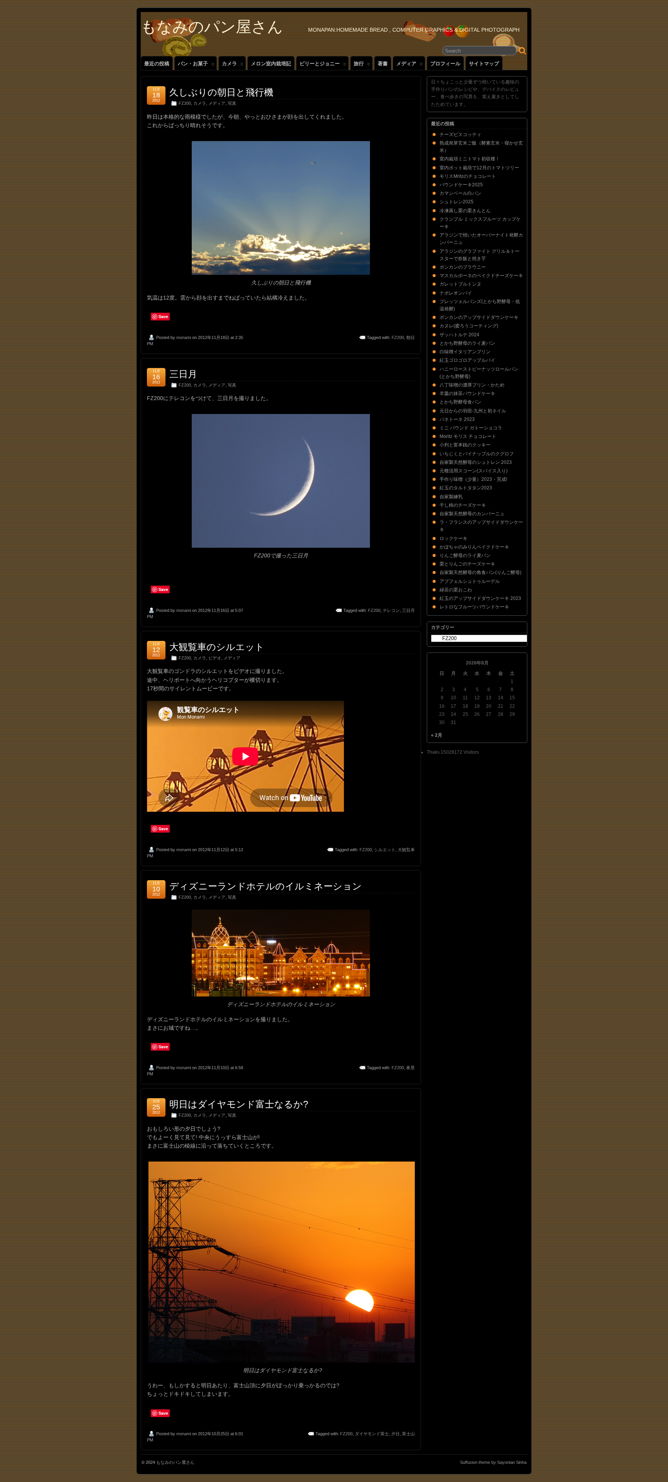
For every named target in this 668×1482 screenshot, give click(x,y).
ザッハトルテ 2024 (459, 334)
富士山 (408, 1433)
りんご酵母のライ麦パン (465, 555)
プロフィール (445, 63)
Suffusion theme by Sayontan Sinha (493, 1462)
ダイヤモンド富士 (372, 1433)
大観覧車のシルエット (216, 647)
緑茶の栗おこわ (456, 590)
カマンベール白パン (460, 193)
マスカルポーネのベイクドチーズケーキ (481, 275)
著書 (383, 63)
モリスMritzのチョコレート (468, 176)
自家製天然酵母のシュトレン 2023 (476, 462)
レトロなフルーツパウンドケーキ (474, 607)
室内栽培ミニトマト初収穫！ (470, 159)
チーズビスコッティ (460, 134)
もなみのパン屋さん (212, 26)
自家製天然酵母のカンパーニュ (472, 513)
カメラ (229, 63)
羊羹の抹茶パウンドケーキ (467, 393)
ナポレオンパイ (456, 293)
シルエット (384, 849)
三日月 (183, 374)
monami (183, 337)
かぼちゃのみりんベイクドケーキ (474, 547)
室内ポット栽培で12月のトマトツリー (479, 167)
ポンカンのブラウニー (463, 267)
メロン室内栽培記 (271, 63)
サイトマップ (484, 63)
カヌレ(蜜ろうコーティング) (469, 326)
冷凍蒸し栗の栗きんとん (465, 210)
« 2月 (436, 735)
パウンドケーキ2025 (461, 184)
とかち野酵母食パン (460, 402)
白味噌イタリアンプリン (465, 351)
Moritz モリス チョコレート (468, 436)
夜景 (410, 1067)
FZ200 (185, 103)
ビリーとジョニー (320, 63)
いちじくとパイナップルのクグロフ (477, 454)
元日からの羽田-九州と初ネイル (473, 411)
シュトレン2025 (457, 201)
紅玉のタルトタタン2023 (466, 488)
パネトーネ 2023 (457, 419)
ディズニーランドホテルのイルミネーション (265, 886)
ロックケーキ (453, 538)
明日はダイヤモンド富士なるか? (238, 1104)
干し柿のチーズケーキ (463, 505)
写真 (232, 103)
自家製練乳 (451, 496)
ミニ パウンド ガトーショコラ (471, 428)
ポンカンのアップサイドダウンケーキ (479, 317)
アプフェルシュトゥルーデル (470, 581)
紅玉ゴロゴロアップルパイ (467, 360)
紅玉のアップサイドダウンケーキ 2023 (480, 598)
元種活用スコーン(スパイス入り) (474, 471)
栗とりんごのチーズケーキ (467, 564)
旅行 (359, 63)
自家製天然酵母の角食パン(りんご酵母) (480, 572)
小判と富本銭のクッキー (465, 445)
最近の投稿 (156, 63)
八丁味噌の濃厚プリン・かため (472, 385)
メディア (406, 63)
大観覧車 (406, 849)
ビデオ (214, 658)
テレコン (391, 610)
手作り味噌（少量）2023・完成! (473, 479)
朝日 (410, 337)
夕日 (395, 1433)
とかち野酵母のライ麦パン (467, 343)
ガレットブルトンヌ (460, 284)
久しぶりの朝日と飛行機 (221, 92)
